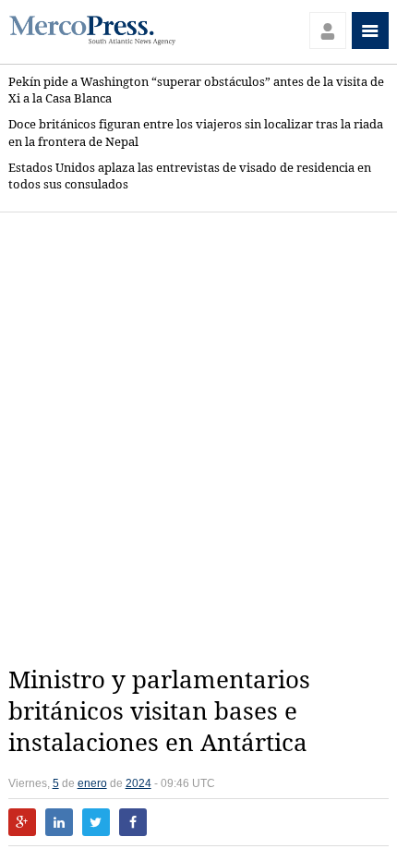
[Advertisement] (198, 438)
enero (92, 783)
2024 (138, 783)
